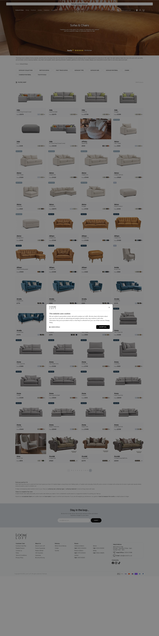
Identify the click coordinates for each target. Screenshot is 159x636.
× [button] (109, 307)
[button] (54, 327)
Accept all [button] (103, 327)
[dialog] (79, 318)
